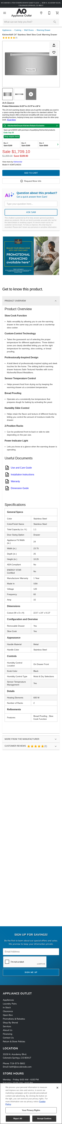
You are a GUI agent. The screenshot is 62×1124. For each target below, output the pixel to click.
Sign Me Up (31, 972)
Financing (7, 1034)
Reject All (17, 1118)
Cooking (17, 30)
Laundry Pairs (10, 1004)
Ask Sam (31, 212)
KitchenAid (18, 162)
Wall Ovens (29, 30)
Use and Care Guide (21, 467)
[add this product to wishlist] (54, 52)
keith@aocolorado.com (20, 1067)
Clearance (8, 1011)
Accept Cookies (44, 1118)
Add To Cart (31, 173)
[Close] (57, 1087)
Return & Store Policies (14, 1042)
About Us (7, 1030)
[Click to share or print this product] (54, 45)
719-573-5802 (17, 1064)
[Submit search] (55, 22)
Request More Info (32, 181)
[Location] (41, 12)
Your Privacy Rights (31, 1110)
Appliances (7, 30)
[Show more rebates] (58, 144)
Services (7, 1027)
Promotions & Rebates (14, 1019)
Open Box (8, 1015)
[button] (4, 12)
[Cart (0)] (57, 12)
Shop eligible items (11, 137)
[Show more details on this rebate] (57, 125)
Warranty (15, 481)
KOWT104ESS (15, 165)
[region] (31, 1103)
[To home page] (21, 13)
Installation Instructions (22, 474)
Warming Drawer (43, 30)
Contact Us (8, 1038)
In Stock (7, 1008)
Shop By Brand (10, 1023)
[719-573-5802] (49, 12)
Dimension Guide (20, 488)
